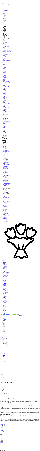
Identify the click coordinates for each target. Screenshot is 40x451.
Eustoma (5, 93)
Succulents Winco (4, 133)
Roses (4, 65)
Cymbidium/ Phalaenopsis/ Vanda (7, 51)
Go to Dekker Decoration (6, 298)
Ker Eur (5, 310)
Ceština (4, 333)
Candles (5, 289)
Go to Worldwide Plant (6, 215)
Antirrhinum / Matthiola (6, 46)
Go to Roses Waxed (6, 132)
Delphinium (5, 52)
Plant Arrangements (6, 162)
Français (4, 325)
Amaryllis (5, 44)
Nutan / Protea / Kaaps (6, 62)
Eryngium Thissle (6, 54)
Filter (1, 449)
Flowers (8, 38)
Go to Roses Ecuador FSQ (6, 107)
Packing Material (5, 282)
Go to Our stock (5, 42)
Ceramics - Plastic (6, 275)
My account (3, 316)
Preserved (5, 283)
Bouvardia (5, 48)
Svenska (4, 330)
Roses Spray (5, 67)
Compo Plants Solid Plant (5, 181)
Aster (4, 47)
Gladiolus (5, 56)
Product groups (3, 352)
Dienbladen (5, 300)
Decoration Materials (6, 150)
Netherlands (5, 377)
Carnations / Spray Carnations (7, 50)
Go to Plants (4, 144)
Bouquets (5, 77)
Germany (4, 376)
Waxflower (5, 69)
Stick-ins (5, 78)
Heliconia (5, 57)
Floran (3, 304)
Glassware (5, 277)
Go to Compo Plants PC (6, 164)
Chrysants (5, 92)
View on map (1, 442)
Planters (5, 302)
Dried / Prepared (5, 53)
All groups (5, 71)
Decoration (3, 260)
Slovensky (4, 328)
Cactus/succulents (6, 166)
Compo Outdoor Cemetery (5, 159)
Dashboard (4, 318)
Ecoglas (5, 307)
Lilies (4, 127)
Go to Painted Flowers (6, 90)
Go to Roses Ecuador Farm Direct (7, 103)
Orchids (5, 185)
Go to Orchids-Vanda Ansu (6, 86)
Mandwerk (5, 311)
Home (2, 430)
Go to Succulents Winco (6, 135)
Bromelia (5, 165)
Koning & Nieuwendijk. (5, 192)
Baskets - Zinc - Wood (6, 273)
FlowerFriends (3, 431)
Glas (4, 309)
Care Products (5, 266)
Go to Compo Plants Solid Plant (7, 183)
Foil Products (5, 267)
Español (4, 326)
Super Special (5, 360)
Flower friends (20, 315)
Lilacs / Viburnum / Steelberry (7, 60)
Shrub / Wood (5, 97)
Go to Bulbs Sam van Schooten (7, 157)
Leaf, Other (5, 73)
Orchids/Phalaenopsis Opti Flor (6, 199)
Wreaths (5, 285)
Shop (2, 3)
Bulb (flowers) (5, 120)
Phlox (4, 64)
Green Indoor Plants (6, 152)
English (4, 324)
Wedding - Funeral (6, 295)
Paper (4, 269)
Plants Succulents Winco (5, 208)
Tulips (4, 68)
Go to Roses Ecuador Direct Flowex (7, 99)
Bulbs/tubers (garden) (6, 149)
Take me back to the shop (2, 424)
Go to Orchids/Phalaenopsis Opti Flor (7, 201)
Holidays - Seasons (6, 278)
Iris (4, 59)
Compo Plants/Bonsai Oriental (6, 187)
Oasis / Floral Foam (6, 268)
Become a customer (6, 10)
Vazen (4, 303)
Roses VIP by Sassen (5, 117)
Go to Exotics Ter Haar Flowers (7, 81)
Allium (4, 43)
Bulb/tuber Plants (5, 148)
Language (2, 322)
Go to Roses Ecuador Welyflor (7, 111)
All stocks (4, 79)
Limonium (5, 61)
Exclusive (4, 361)
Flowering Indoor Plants (6, 151)
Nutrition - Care (5, 280)
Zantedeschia (5, 70)
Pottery (4, 154)
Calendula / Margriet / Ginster (7, 49)
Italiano (4, 329)
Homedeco (5, 279)
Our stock (4, 40)
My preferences (4, 319)
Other (4, 63)
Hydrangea (5, 58)
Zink (4, 313)
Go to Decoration (4, 262)
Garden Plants (5, 167)
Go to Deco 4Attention (6, 272)
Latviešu (4, 331)
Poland (4, 378)
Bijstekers (5, 299)
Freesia (4, 55)
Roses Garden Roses (5, 113)
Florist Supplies (5, 276)
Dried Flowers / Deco (6, 290)
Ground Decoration (6, 292)
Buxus (4, 196)
